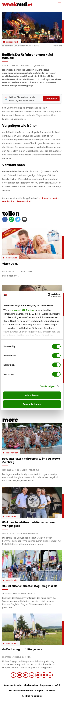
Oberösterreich (12, 42)
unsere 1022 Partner (23, 310)
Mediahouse (11, 258)
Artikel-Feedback (32, 695)
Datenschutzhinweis (21, 690)
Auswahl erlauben (32, 404)
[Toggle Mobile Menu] (59, 4)
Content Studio (13, 685)
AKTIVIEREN (51, 99)
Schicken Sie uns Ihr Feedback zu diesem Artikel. (30, 200)
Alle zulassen (32, 395)
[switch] (56, 355)
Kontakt (50, 690)
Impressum (46, 685)
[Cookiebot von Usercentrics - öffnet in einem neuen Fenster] (48, 295)
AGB (57, 685)
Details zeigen (47, 386)
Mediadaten (31, 685)
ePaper (39, 690)
